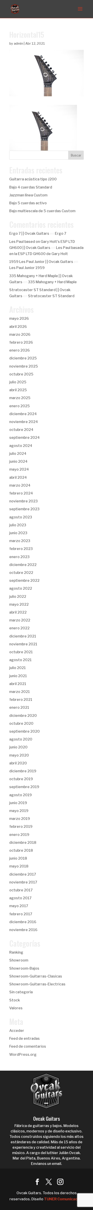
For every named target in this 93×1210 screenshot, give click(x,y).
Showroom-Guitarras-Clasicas (35, 976)
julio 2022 (17, 596)
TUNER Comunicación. (64, 1199)
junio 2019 (18, 803)
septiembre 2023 (24, 509)
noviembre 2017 (23, 882)
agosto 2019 (20, 795)
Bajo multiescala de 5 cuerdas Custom (42, 211)
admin (18, 43)
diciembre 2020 (23, 715)
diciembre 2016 (22, 922)
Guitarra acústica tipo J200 (33, 179)
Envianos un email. (46, 1164)
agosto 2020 (20, 739)
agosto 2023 (20, 517)
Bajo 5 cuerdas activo (28, 203)
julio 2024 (17, 453)
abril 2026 (18, 326)
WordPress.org (23, 1054)
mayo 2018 (18, 866)
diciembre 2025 (23, 358)
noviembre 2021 (23, 644)
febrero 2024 (21, 493)
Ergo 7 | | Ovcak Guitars (29, 233)
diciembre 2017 (22, 874)
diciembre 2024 (23, 414)
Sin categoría (21, 992)
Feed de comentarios (27, 1046)
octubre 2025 (21, 374)
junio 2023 (18, 533)
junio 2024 (18, 461)
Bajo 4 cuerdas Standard (30, 187)
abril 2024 (18, 477)
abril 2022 (18, 612)
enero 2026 (19, 350)
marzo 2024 (19, 485)
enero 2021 (19, 707)
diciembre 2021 (22, 636)
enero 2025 (19, 406)
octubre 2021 (21, 652)
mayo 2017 (18, 906)
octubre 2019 (21, 779)
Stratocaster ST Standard (51, 296)
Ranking (16, 952)
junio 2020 (18, 747)
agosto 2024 (20, 446)
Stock (14, 1000)
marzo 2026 (19, 334)
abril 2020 (18, 763)
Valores (16, 1008)
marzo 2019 (19, 819)
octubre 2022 (21, 572)
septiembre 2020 (24, 731)
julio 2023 (17, 525)
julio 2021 (17, 668)
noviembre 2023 (23, 501)
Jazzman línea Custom (28, 195)
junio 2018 (18, 858)
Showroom (18, 960)
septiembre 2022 (24, 580)
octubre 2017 (21, 890)
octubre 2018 (21, 850)
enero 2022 (19, 628)
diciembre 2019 (22, 771)
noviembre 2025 (23, 366)
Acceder (16, 1030)
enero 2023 (19, 557)
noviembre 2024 (23, 422)
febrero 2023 (21, 549)
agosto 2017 (20, 898)
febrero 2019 (21, 826)
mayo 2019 (18, 811)
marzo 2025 (19, 398)
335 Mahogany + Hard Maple (52, 282)
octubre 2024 (21, 430)
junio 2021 (18, 676)
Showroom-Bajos (24, 968)
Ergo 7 (60, 233)
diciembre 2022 (23, 565)
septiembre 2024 (24, 437)
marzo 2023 (19, 541)
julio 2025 (17, 382)
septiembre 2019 (24, 787)
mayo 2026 (19, 318)
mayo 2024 (19, 469)
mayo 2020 (19, 755)
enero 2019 (19, 835)
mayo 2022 (19, 604)
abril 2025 (18, 390)
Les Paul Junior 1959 (27, 268)
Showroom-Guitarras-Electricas (37, 984)
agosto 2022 (20, 588)
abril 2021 (17, 684)
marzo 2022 (19, 620)
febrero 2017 (20, 914)
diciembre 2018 (22, 842)
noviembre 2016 (23, 930)
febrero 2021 (20, 699)
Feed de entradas (24, 1038)
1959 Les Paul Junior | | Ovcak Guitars (41, 262)
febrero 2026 (21, 342)
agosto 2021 (20, 660)
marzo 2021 (19, 692)
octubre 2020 (21, 723)
